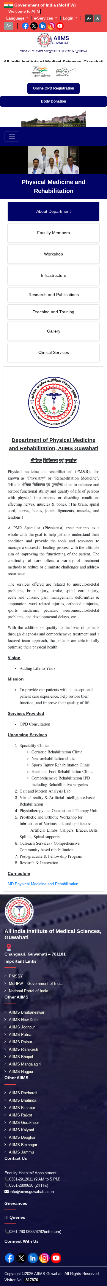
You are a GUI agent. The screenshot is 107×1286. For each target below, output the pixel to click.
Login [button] (69, 18)
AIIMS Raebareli (23, 1093)
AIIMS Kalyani (21, 1130)
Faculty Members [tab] (53, 232)
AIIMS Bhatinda (22, 1100)
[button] (89, 18)
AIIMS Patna (20, 1034)
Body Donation (53, 101)
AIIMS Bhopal (21, 1057)
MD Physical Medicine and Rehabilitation (43, 884)
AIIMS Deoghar (22, 1137)
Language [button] (16, 18)
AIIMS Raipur (20, 1042)
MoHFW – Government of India (35, 983)
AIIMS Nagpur (21, 1071)
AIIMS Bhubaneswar (26, 1012)
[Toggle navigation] (11, 136)
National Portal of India (28, 991)
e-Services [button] (44, 18)
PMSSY (16, 976)
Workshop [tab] (53, 254)
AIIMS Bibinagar (23, 1145)
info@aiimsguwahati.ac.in (32, 1191)
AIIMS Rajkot (20, 1115)
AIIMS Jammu (21, 1152)
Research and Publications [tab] (54, 294)
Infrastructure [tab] (53, 275)
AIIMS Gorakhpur (24, 1122)
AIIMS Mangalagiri (25, 1064)
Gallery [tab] (53, 331)
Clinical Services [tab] (53, 352)
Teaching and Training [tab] (53, 311)
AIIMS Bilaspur (22, 1108)
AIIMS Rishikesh (23, 1049)
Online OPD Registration (53, 88)
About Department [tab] (53, 211)
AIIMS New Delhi (23, 1019)
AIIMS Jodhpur (22, 1027)
